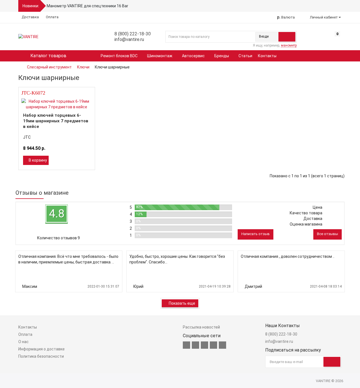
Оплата (51, 17)
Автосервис (194, 56)
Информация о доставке (41, 349)
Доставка (30, 17)
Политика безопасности (41, 356)
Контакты (267, 56)
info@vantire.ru (128, 39)
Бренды (222, 56)
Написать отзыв (255, 234)
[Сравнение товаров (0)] (317, 38)
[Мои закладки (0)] (328, 38)
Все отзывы (327, 234)
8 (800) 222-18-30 (132, 33)
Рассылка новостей (201, 327)
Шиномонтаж (160, 56)
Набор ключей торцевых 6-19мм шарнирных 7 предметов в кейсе (55, 121)
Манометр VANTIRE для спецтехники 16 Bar (87, 6)
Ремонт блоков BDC (119, 56)
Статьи (245, 56)
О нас (23, 341)
